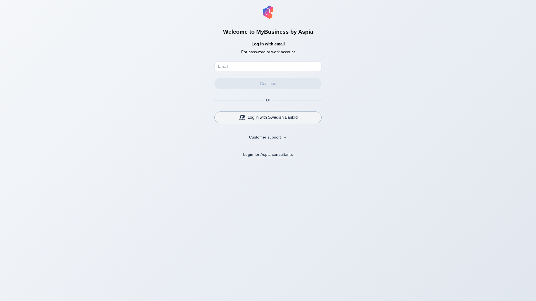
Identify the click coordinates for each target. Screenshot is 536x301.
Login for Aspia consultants (268, 154)
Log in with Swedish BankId (273, 117)
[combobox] (268, 137)
